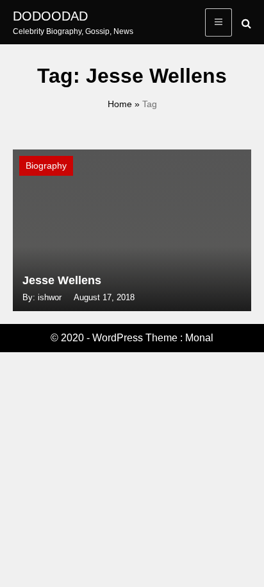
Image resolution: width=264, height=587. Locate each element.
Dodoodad (50, 16)
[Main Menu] (218, 22)
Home (120, 104)
